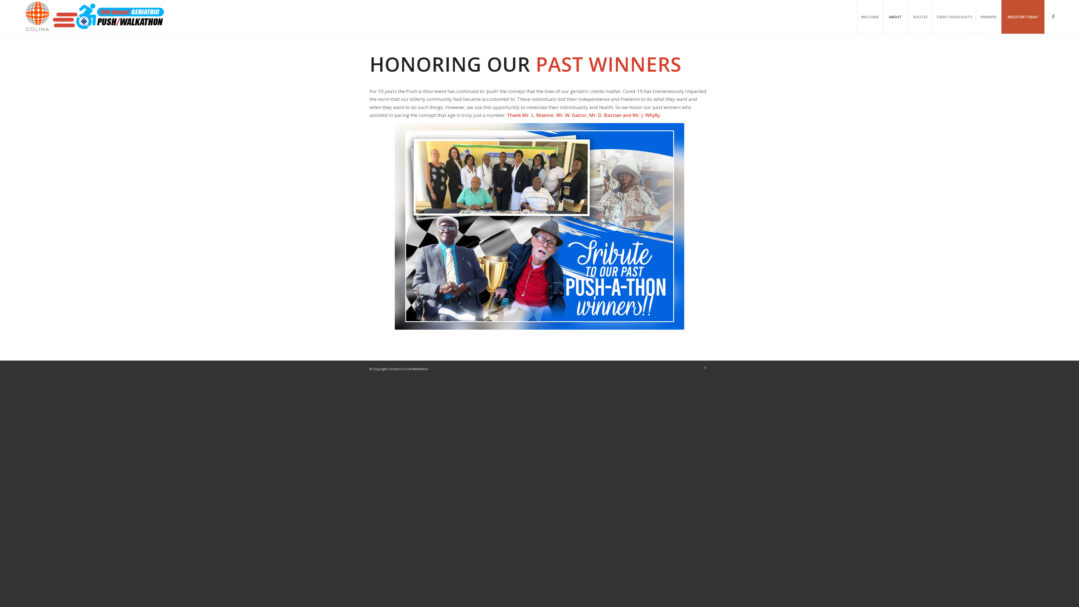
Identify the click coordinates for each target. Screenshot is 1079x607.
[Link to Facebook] (1053, 16)
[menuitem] (869, 17)
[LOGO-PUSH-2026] (94, 17)
